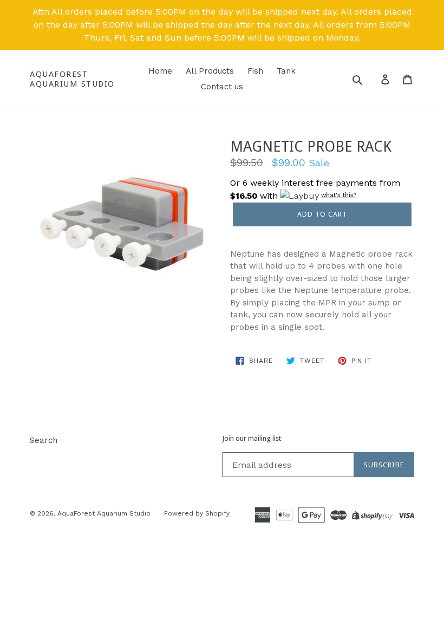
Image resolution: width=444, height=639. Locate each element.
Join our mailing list (251, 438)
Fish (255, 71)
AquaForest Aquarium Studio (72, 79)
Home (160, 71)
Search (43, 440)
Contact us (222, 87)
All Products (210, 71)
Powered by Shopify (197, 513)
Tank (286, 71)
